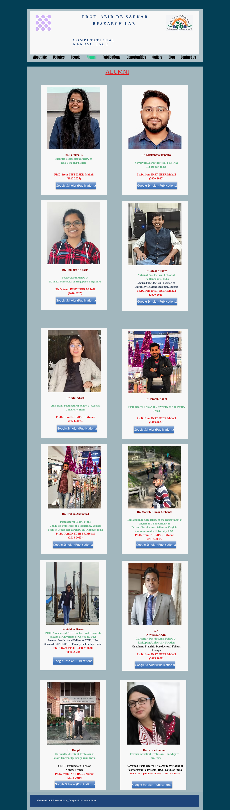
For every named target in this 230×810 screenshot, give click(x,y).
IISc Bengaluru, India (73, 162)
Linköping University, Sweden (156, 642)
